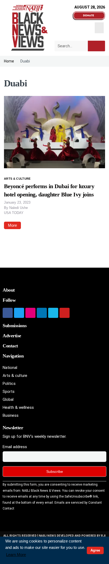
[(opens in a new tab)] (54, 131)
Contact (10, 345)
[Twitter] (19, 313)
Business (11, 415)
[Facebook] (8, 313)
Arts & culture (17, 178)
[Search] (96, 46)
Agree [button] (95, 550)
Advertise (12, 335)
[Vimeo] (53, 313)
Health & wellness (18, 407)
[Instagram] (30, 313)
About (9, 290)
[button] (99, 27)
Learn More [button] (16, 554)
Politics (9, 383)
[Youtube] (65, 313)
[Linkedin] (42, 313)
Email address (15, 446)
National (10, 367)
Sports (9, 391)
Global (8, 399)
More (12, 225)
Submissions (14, 325)
